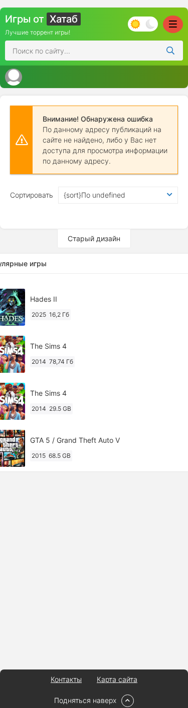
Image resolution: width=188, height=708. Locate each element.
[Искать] (170, 51)
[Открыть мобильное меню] (173, 24)
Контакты (66, 679)
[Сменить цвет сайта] (143, 24)
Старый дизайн (94, 238)
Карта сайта (117, 679)
